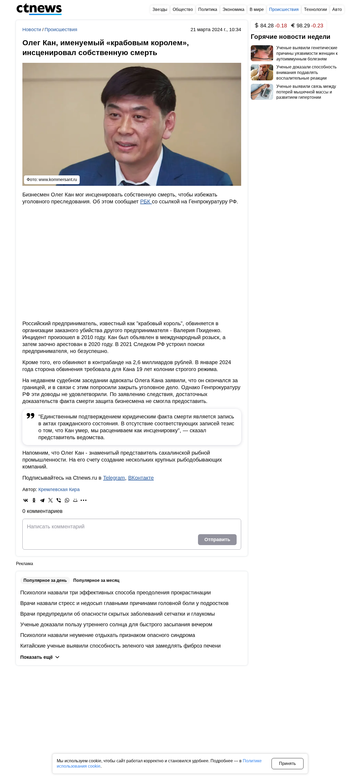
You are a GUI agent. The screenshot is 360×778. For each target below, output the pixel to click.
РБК (146, 201)
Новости (32, 29)
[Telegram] (42, 500)
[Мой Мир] (75, 500)
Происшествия (61, 29)
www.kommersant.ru (58, 179)
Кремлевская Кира (59, 489)
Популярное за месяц (96, 580)
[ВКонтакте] (25, 500)
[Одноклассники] (34, 500)
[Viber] (58, 500)
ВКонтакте (141, 478)
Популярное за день (45, 580)
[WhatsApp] (67, 500)
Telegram (114, 478)
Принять (287, 763)
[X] (50, 500)
